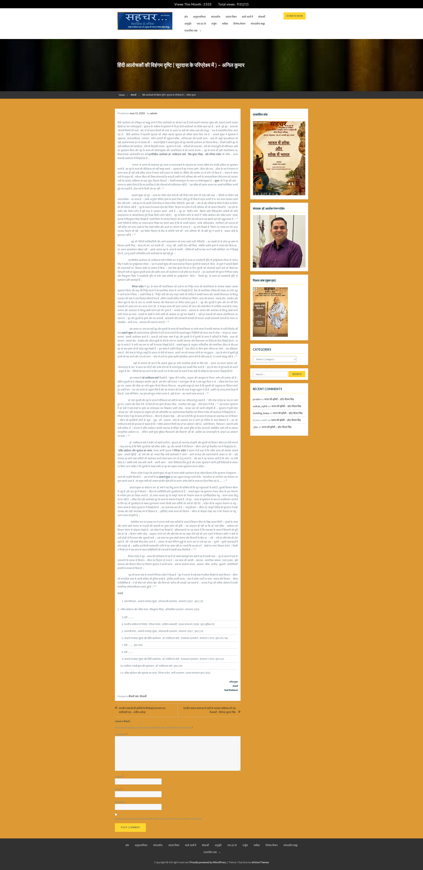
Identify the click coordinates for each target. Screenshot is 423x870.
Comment (121, 734)
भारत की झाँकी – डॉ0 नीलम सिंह (279, 399)
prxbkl (256, 399)
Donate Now (295, 15)
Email (119, 789)
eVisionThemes (260, 862)
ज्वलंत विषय (231, 16)
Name (119, 776)
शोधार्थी (261, 16)
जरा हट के (201, 23)
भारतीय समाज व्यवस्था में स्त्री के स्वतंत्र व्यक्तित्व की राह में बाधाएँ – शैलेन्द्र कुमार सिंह (209, 710)
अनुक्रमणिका (199, 16)
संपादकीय (215, 16)
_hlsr (255, 426)
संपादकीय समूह (258, 23)
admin (153, 113)
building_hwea (261, 413)
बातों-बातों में (247, 16)
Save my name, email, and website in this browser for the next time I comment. (158, 818)
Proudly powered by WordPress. (208, 862)
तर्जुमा (214, 23)
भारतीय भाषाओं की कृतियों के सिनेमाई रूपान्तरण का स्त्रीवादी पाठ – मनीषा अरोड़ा (142, 710)
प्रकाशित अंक (191, 30)
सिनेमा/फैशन (239, 23)
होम (186, 16)
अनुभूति (187, 23)
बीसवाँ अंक (134, 696)
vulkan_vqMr (260, 406)
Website (120, 801)
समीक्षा (225, 23)
